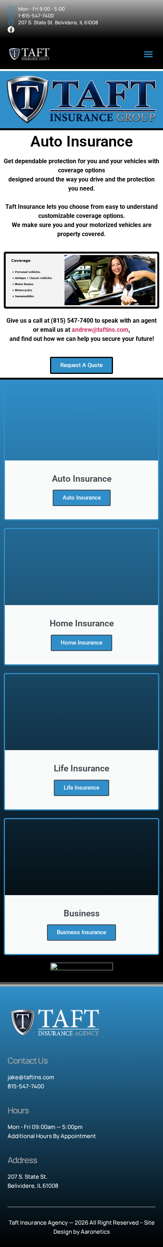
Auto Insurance (82, 497)
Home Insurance (81, 642)
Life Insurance (81, 787)
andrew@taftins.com (100, 329)
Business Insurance (81, 932)
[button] (148, 54)
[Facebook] (11, 29)
